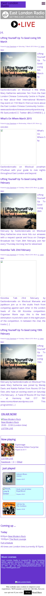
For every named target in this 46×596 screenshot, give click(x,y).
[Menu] (43, 3)
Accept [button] (27, 592)
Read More (37, 592)
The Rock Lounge (17, 539)
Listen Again (4, 127)
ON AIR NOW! (9, 414)
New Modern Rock (10, 422)
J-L (39, 46)
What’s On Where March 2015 (16, 118)
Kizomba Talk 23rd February (16, 249)
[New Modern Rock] (11, 419)
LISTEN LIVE (7, 428)
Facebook (5, 462)
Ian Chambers (11, 46)
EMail (19, 462)
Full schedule (7, 542)
